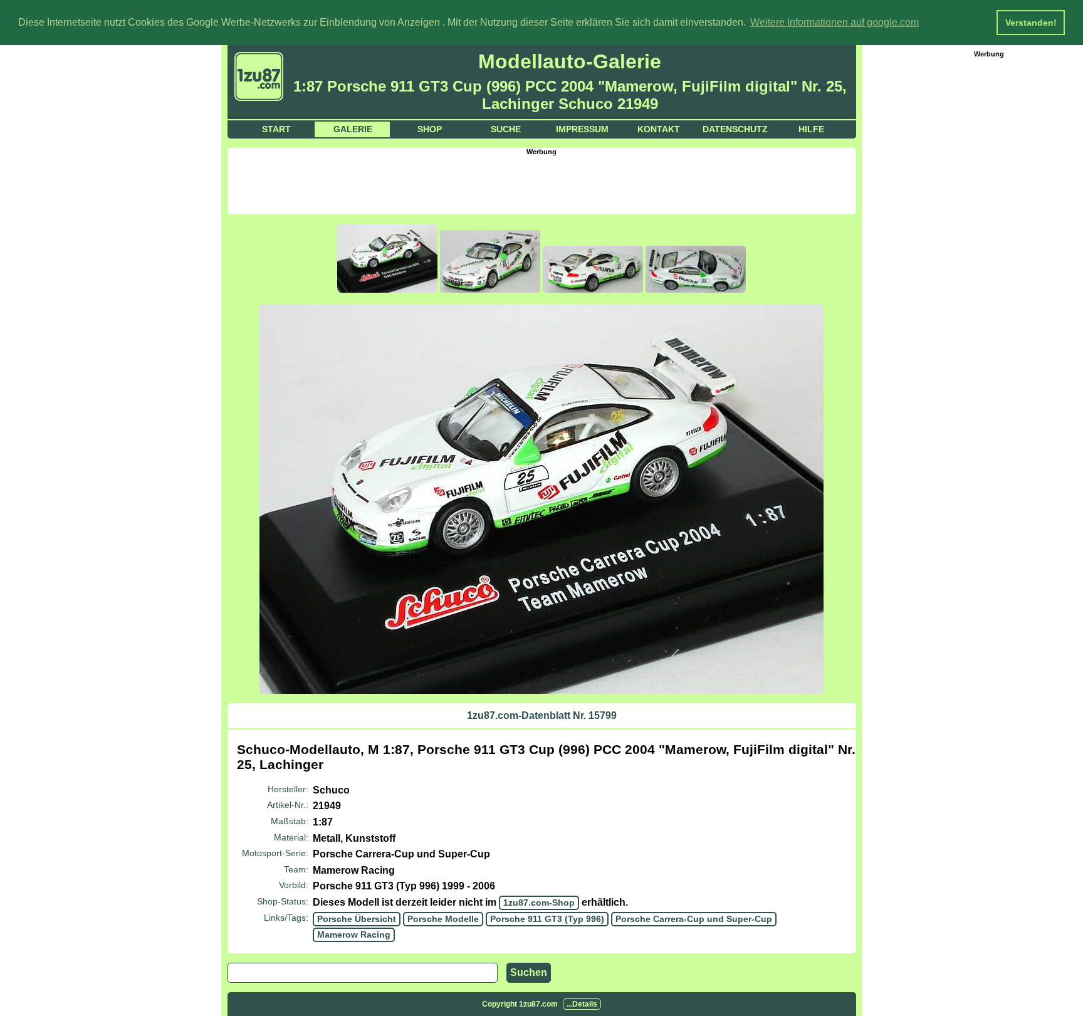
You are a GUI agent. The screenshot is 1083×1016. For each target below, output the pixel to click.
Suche (506, 129)
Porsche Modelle (443, 919)
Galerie (352, 129)
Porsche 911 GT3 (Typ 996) (547, 919)
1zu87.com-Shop (539, 903)
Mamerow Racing (353, 935)
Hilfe (811, 129)
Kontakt (658, 129)
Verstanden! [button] (1031, 23)
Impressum (582, 129)
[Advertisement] (541, 183)
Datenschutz (735, 129)
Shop (429, 129)
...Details (582, 1004)
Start (276, 129)
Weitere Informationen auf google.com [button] (834, 22)
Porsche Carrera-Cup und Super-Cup (693, 919)
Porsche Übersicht (356, 919)
